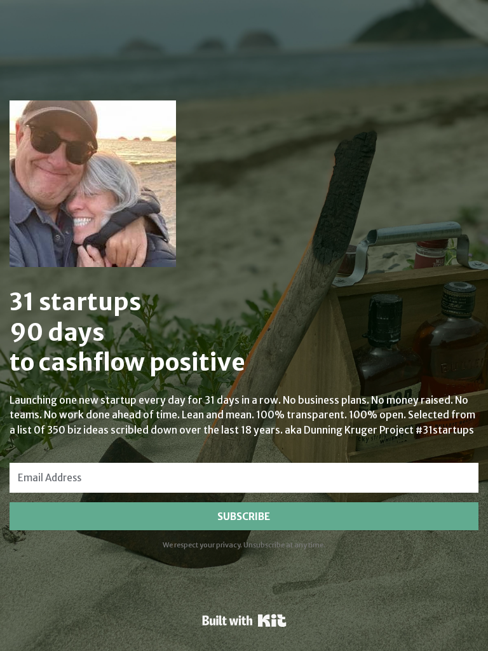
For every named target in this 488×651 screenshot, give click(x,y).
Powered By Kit (244, 620)
